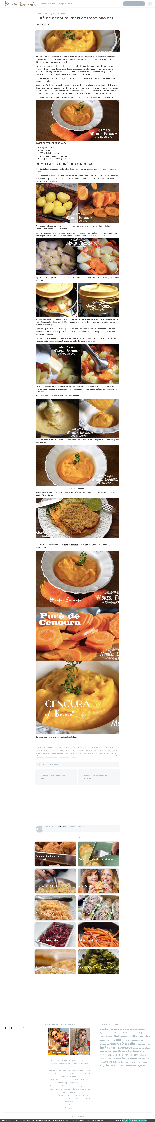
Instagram (108, 1047)
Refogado (111, 1058)
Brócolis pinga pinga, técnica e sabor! (96, 967)
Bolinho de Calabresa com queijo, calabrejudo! (51, 857)
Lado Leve (125, 1047)
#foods (66, 747)
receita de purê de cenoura (96, 756)
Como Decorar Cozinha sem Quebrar (52, 777)
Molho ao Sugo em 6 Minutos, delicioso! (95, 777)
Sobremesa (129, 1058)
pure (79, 753)
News (44, 4)
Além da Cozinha (139, 1029)
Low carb (107, 1051)
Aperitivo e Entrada (108, 1033)
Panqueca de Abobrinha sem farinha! (96, 859)
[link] (117, 25)
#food (59, 747)
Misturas (140, 1051)
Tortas (131, 1062)
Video (52, 4)
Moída (109, 1055)
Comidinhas (114, 1043)
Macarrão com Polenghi (47, 886)
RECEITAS (103, 1058)
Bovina (102, 1040)
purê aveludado (103, 753)
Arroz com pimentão (45, 913)
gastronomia (70, 753)
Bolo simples (141, 1036)
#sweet (52, 750)
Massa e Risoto (127, 1051)
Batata (38, 14)
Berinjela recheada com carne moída (96, 913)
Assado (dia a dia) (135, 1033)
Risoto (118, 1058)
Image (61, 4)
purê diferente (71, 756)
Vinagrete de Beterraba (47, 940)
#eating (50, 747)
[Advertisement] (77, 806)
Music (69, 4)
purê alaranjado (89, 753)
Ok (123, 1120)
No (127, 1120)
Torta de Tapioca (44, 967)
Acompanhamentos (124, 1029)
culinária (46, 753)
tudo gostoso (64, 759)
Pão (146, 1055)
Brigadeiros (109, 1040)
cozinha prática (105, 750)
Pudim (141, 1055)
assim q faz (70, 750)
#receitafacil (109, 747)
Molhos (103, 1055)
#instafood (76, 747)
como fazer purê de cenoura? (86, 750)
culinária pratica (57, 753)
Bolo (117, 1036)
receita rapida (112, 756)
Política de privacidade (138, 1120)
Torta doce (123, 1062)
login (62, 827)
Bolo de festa (127, 1037)
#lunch (85, 747)
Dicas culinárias (143, 1044)
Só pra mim (111, 1061)
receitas (39, 759)
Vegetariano (120, 1065)
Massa (115, 1051)
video (74, 759)
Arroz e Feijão (122, 1033)
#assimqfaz (41, 747)
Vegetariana (62, 14)
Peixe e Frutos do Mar (127, 1055)
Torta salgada (141, 1062)
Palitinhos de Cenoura (89, 940)
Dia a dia (45, 14)
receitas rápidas (51, 759)
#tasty (61, 750)
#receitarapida (42, 750)
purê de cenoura (57, 756)
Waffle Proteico (86, 886)
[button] (110, 25)
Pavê (114, 1055)
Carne (117, 1039)
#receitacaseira (96, 747)
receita (81, 756)
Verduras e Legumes (135, 1065)
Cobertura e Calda (129, 1040)
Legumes (53, 14)
